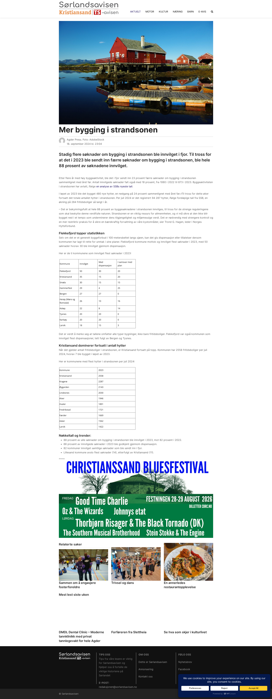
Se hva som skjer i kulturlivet (185, 632)
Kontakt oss (146, 676)
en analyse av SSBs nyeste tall (114, 186)
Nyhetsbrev (185, 662)
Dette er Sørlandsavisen (153, 662)
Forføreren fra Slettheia (128, 632)
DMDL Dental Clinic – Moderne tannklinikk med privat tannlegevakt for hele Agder (81, 636)
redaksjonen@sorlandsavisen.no (118, 686)
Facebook (184, 669)
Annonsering (146, 669)
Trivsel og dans (122, 583)
